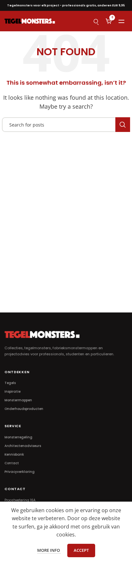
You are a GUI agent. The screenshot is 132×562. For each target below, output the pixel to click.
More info (49, 550)
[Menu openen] (121, 21)
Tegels (10, 383)
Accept (81, 550)
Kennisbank (14, 454)
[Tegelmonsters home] (29, 21)
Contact (11, 463)
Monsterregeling (18, 437)
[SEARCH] (122, 124)
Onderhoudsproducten (23, 408)
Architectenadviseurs (22, 445)
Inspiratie (12, 391)
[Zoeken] (96, 21)
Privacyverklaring (19, 471)
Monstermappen (18, 400)
